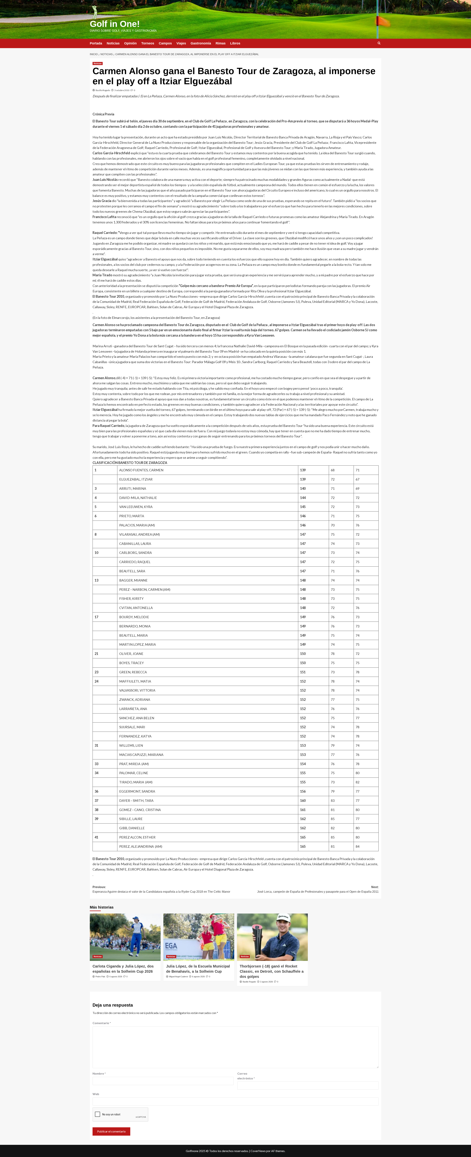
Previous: (161, 889)
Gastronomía (201, 43)
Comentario (102, 1023)
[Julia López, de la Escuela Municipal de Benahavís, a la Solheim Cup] (198, 937)
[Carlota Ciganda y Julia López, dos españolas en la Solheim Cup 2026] (125, 937)
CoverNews (258, 1151)
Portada (96, 43)
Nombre (99, 1073)
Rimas (221, 43)
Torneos (147, 43)
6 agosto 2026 (115, 976)
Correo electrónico (246, 1076)
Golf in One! (115, 24)
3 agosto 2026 (266, 982)
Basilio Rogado (103, 90)
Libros (235, 43)
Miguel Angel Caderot (178, 976)
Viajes (181, 43)
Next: (318, 889)
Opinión (130, 43)
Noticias (113, 43)
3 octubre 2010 (121, 90)
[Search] (379, 43)
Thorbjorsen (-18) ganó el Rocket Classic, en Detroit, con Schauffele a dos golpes (272, 971)
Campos (165, 43)
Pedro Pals (100, 976)
